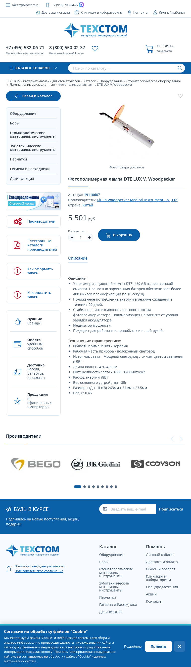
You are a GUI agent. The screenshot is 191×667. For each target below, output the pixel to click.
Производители (40, 221)
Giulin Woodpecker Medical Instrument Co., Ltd (137, 199)
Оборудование (111, 81)
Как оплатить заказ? (39, 294)
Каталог (90, 81)
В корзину (122, 234)
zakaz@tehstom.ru (26, 5)
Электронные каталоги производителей (40, 245)
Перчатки (18, 159)
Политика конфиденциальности (39, 566)
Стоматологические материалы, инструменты (32, 134)
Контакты (140, 12)
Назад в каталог (37, 95)
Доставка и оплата (56, 12)
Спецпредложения (162, 587)
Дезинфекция (22, 178)
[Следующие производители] (181, 439)
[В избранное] (180, 96)
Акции (151, 594)
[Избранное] (95, 48)
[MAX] (82, 5)
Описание (78, 258)
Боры (14, 123)
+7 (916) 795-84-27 (65, 5)
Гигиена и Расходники (29, 168)
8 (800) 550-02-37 (67, 47)
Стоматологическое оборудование (153, 81)
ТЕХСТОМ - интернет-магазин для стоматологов (43, 81)
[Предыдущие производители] (172, 439)
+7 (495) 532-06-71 (25, 47)
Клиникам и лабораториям (102, 12)
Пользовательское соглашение (39, 571)
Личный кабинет (172, 12)
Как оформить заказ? (40, 271)
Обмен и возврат (160, 569)
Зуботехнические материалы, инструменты (32, 148)
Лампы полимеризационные (32, 84)
